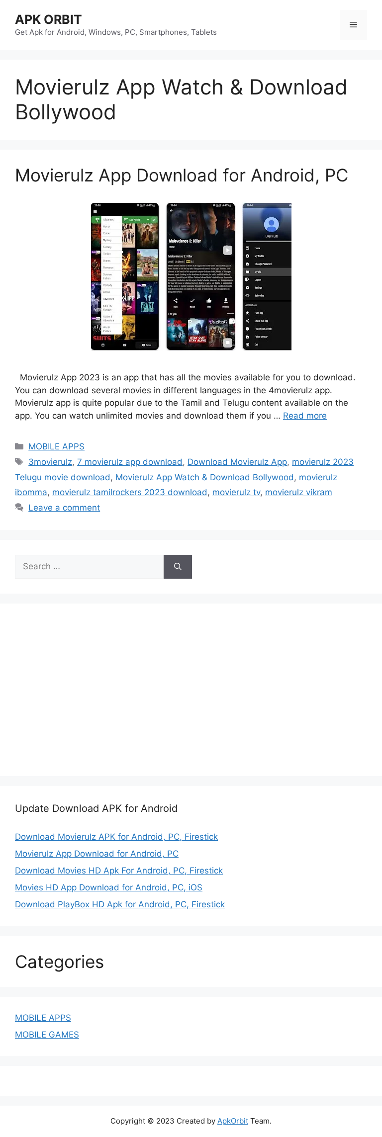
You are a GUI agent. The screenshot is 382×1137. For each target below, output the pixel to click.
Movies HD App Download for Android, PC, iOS (108, 887)
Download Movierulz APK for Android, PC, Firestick (116, 837)
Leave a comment (64, 508)
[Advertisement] (98, 688)
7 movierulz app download (130, 462)
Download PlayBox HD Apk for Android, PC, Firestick (120, 904)
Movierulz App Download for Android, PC (181, 175)
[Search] (178, 567)
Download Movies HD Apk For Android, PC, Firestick (119, 870)
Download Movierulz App (237, 462)
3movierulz (50, 462)
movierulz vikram (298, 492)
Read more (305, 416)
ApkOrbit (232, 1121)
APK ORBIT (48, 19)
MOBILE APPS (56, 446)
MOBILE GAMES (47, 1035)
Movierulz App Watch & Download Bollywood (204, 477)
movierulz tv (236, 492)
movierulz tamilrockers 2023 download (129, 492)
